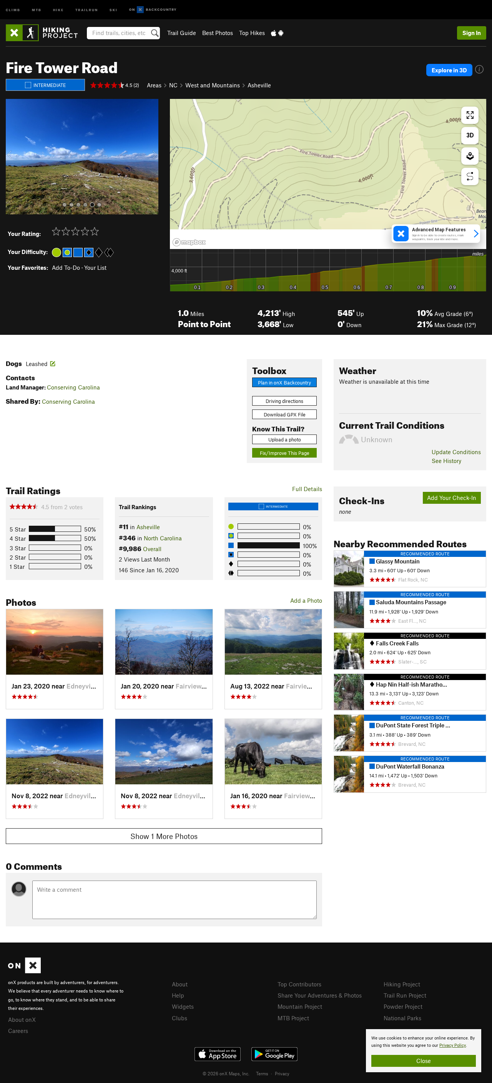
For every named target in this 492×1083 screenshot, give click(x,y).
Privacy (282, 1073)
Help (178, 995)
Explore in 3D (449, 70)
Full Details (307, 488)
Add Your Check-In (451, 497)
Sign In (471, 32)
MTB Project (293, 1017)
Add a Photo (306, 600)
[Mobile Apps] (277, 32)
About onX (22, 1019)
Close (423, 1060)
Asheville (259, 85)
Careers (18, 1030)
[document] (423, 1051)
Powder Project (403, 1006)
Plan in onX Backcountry (284, 382)
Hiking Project (402, 984)
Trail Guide (181, 32)
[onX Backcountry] (152, 9)
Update (456, 451)
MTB (37, 9)
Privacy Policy (452, 1045)
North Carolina (163, 538)
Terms (262, 1073)
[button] (13, 156)
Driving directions (284, 401)
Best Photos (217, 32)
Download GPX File (285, 414)
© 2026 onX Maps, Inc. (226, 1073)
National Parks (402, 1017)
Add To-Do (66, 267)
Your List (95, 267)
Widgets (183, 1006)
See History (446, 460)
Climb (13, 9)
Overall (152, 548)
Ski (114, 9)
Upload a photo (284, 439)
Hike (58, 9)
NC (173, 85)
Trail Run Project (405, 995)
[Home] (45, 32)
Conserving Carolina (73, 387)
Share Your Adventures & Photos (320, 995)
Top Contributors (299, 984)
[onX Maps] (24, 971)
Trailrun (86, 9)
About (180, 984)
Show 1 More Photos (164, 836)
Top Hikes (252, 32)
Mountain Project (300, 1006)
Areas (154, 85)
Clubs (179, 1017)
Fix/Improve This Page (284, 453)
